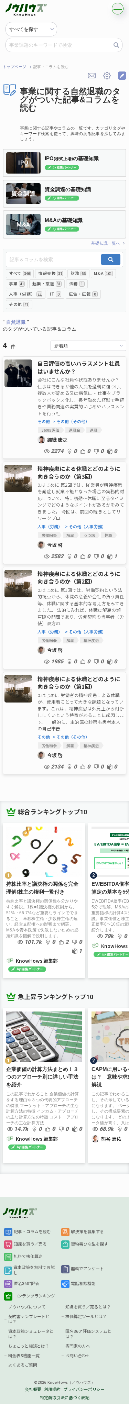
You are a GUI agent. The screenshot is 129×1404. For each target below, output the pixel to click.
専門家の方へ (77, 1346)
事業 (16, 283)
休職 (108, 535)
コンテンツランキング (34, 1296)
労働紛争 (49, 535)
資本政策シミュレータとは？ (31, 1334)
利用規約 (52, 1389)
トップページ (14, 67)
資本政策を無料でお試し (34, 1270)
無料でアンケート (87, 1269)
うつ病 (89, 535)
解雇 (70, 535)
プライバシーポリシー (84, 1389)
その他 (18, 304)
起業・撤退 (46, 283)
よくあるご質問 (22, 1365)
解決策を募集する (87, 1231)
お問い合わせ (77, 1355)
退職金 (74, 430)
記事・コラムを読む (32, 1231)
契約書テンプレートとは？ (29, 1319)
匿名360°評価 (26, 1283)
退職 (93, 430)
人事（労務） (25, 294)
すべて (19, 273)
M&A (102, 273)
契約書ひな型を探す (89, 1244)
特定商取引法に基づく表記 (64, 1397)
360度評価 (50, 430)
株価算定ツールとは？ (86, 1316)
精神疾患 (91, 640)
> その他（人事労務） (85, 526)
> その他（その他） (71, 421)
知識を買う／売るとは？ (88, 1307)
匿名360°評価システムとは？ (88, 1334)
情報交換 (50, 273)
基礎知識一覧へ (105, 243)
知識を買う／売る (30, 1244)
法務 (76, 283)
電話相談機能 (83, 1283)
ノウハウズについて (26, 1307)
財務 (78, 273)
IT (55, 294)
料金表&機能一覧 (24, 1355)
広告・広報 (82, 294)
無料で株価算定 (28, 1256)
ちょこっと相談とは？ (28, 1346)
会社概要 (33, 1389)
